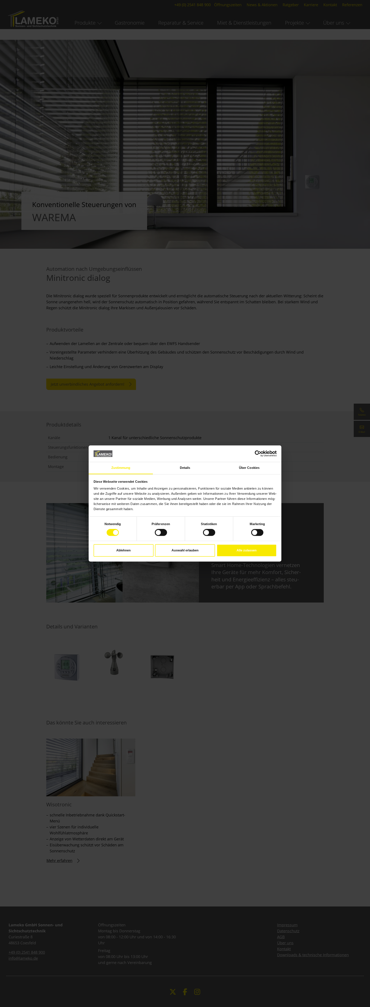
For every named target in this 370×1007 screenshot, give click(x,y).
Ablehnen (123, 550)
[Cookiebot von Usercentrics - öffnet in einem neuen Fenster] (258, 453)
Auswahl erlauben (185, 550)
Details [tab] (185, 467)
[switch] (161, 532)
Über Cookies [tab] (249, 467)
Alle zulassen (247, 550)
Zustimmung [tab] (120, 467)
